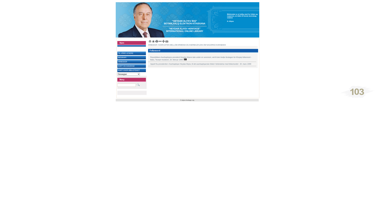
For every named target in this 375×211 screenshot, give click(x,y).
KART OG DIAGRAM (126, 66)
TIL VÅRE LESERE (125, 53)
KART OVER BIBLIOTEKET (129, 70)
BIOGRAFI (122, 58)
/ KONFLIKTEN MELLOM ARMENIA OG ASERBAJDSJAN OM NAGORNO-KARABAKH (191, 45)
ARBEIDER (122, 62)
